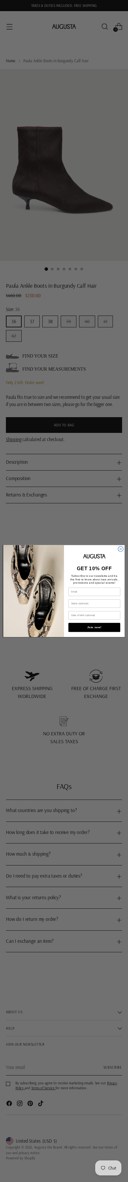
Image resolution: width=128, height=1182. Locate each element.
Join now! (94, 627)
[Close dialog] (120, 549)
